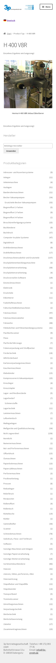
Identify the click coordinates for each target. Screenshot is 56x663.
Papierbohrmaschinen (13, 463)
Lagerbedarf (9, 398)
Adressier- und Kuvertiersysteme (18, 172)
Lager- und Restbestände (14, 393)
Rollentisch (8, 508)
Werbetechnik (9, 614)
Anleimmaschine (10, 182)
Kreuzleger (8, 383)
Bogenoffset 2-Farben (13, 212)
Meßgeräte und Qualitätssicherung (18, 428)
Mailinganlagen (10, 423)
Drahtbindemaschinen (13, 247)
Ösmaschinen (9, 458)
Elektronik (7, 287)
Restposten (8, 498)
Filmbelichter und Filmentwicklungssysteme (23, 328)
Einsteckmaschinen (12, 282)
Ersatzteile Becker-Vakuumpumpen (20, 202)
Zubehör (7, 624)
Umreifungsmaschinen (13, 604)
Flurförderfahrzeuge (12, 343)
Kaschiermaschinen (12, 368)
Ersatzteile (8, 293)
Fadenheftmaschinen (12, 302)
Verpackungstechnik (12, 609)
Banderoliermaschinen (13, 192)
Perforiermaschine (11, 473)
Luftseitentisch (10, 418)
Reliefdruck (8, 493)
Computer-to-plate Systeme (16, 237)
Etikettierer (8, 297)
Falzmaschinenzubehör (13, 318)
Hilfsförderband (10, 358)
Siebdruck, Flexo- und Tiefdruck (17, 538)
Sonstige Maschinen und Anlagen (18, 549)
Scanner (7, 528)
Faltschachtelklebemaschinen (16, 307)
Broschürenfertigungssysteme (17, 222)
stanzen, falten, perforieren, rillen (18, 574)
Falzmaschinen (10, 313)
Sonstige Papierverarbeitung (16, 554)
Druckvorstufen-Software (14, 277)
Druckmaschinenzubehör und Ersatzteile (21, 257)
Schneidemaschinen (12, 533)
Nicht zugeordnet (11, 433)
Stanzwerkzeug (10, 579)
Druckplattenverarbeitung (15, 267)
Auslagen (7, 187)
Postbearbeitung (11, 478)
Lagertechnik (9, 408)
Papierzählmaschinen (12, 468)
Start (9, 33)
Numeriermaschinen (12, 443)
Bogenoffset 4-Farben (13, 217)
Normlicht (7, 438)
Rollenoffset (8, 503)
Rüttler (6, 518)
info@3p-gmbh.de (37, 651)
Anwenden (11, 151)
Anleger (6, 177)
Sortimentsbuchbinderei (14, 564)
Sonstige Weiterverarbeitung (16, 558)
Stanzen (7, 569)
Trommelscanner (10, 599)
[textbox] (28, 146)
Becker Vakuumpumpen (13, 197)
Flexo (5, 338)
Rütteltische (8, 513)
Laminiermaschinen (11, 413)
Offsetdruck (8, 453)
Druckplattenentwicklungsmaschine (19, 262)
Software (7, 543)
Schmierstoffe (11, 403)
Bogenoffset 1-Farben (13, 207)
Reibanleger (8, 488)
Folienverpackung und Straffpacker (19, 348)
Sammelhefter (9, 523)
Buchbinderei (9, 227)
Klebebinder (8, 373)
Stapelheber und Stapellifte (15, 584)
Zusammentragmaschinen (15, 629)
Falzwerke (8, 323)
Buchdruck (8, 232)
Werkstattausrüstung (12, 619)
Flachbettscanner (11, 333)
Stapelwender (9, 589)
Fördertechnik (9, 353)
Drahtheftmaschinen (12, 252)
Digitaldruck (8, 242)
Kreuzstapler (9, 388)
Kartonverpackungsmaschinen (17, 363)
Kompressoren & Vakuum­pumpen (18, 378)
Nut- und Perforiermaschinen (16, 448)
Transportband (10, 594)
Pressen (7, 483)
